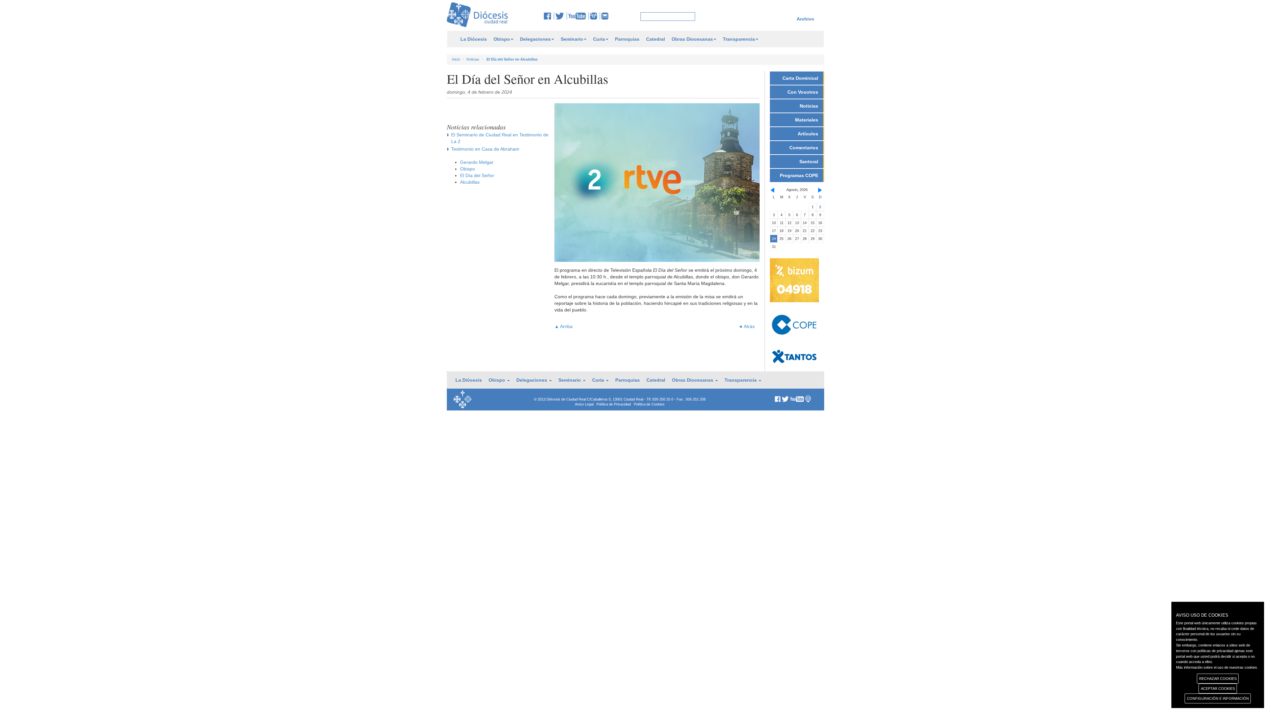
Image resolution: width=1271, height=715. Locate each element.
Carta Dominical (800, 78)
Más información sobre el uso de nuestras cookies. (1217, 667)
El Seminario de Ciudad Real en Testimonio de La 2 (499, 138)
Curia (599, 39)
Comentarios (803, 147)
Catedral (655, 39)
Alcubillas (470, 182)
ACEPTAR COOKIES (1218, 689)
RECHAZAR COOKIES (1218, 679)
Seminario (572, 39)
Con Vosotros (802, 92)
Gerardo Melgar (477, 162)
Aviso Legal (584, 404)
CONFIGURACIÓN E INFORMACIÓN (1218, 698)
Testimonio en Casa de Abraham (485, 149)
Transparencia (739, 39)
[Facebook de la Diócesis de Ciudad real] (549, 16)
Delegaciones (535, 39)
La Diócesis (473, 39)
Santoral (808, 161)
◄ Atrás (746, 326)
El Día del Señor (477, 175)
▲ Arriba (563, 326)
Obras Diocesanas (692, 39)
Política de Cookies (649, 404)
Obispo (502, 39)
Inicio (456, 59)
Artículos (808, 133)
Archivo (805, 19)
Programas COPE (799, 175)
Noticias (472, 59)
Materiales (806, 119)
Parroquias (627, 39)
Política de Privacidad (613, 404)
